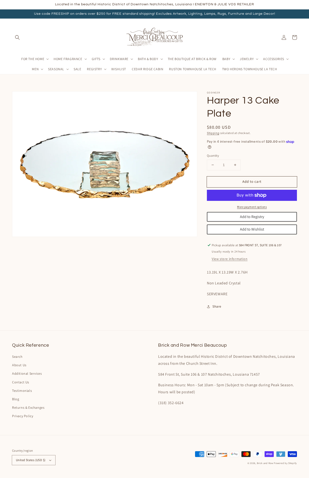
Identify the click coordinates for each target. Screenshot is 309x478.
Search (17, 356)
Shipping (213, 133)
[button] (17, 37)
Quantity (213, 156)
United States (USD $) (30, 460)
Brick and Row (265, 463)
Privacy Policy (22, 416)
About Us (19, 365)
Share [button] (216, 306)
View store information (229, 259)
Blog (15, 399)
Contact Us (20, 382)
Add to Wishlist (252, 229)
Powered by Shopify (285, 463)
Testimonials (22, 390)
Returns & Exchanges (28, 407)
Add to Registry (252, 216)
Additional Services (27, 373)
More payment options (252, 207)
